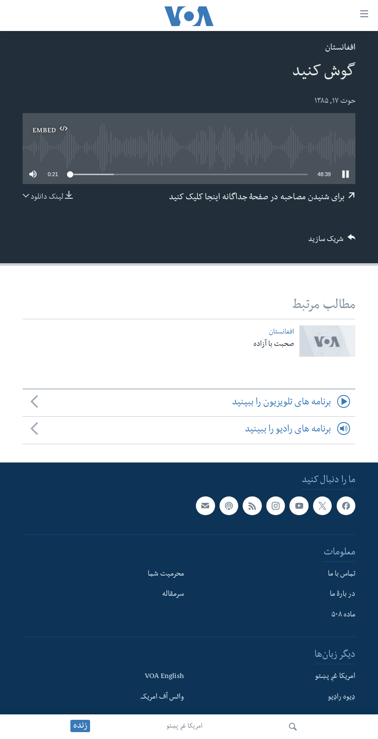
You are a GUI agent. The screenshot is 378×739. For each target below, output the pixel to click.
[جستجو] (293, 726)
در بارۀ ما (342, 594)
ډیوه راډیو (341, 697)
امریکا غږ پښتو (184, 727)
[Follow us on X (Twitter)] (322, 505)
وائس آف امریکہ (162, 697)
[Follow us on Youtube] (298, 505)
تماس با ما (341, 574)
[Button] (331, 242)
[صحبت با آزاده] (327, 341)
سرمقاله (173, 594)
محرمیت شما (166, 574)
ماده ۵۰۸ (343, 615)
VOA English (164, 676)
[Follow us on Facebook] (346, 505)
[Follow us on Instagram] (275, 505)
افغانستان (340, 48)
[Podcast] (229, 505)
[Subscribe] (205, 505)
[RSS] (252, 505)
